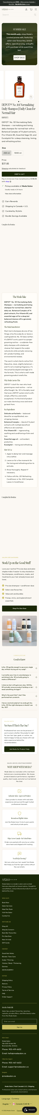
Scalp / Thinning (7, 960)
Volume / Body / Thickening (11, 963)
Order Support (7, 997)
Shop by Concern (8, 930)
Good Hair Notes (8, 953)
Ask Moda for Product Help (20, 749)
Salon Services (7, 906)
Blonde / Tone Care (9, 957)
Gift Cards (5, 943)
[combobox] (19, 15)
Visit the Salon (7, 912)
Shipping (5, 168)
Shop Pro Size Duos (19, 608)
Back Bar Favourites (9, 933)
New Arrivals (6, 939)
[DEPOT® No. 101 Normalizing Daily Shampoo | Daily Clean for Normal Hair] (19, 240)
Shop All (5, 926)
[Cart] (31, 9)
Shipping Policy (7, 980)
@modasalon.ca (9, 1076)
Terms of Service (8, 990)
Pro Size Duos (7, 936)
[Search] (35, 15)
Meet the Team (7, 909)
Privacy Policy (7, 987)
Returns (5, 984)
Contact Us (6, 916)
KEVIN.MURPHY (7, 970)
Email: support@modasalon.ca (15, 1067)
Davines (5, 966)
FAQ (3, 993)
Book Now (5, 902)
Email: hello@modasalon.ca (14, 1053)
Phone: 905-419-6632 (11, 1049)
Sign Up (19, 1027)
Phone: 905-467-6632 (11, 1062)
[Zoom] (31, 97)
